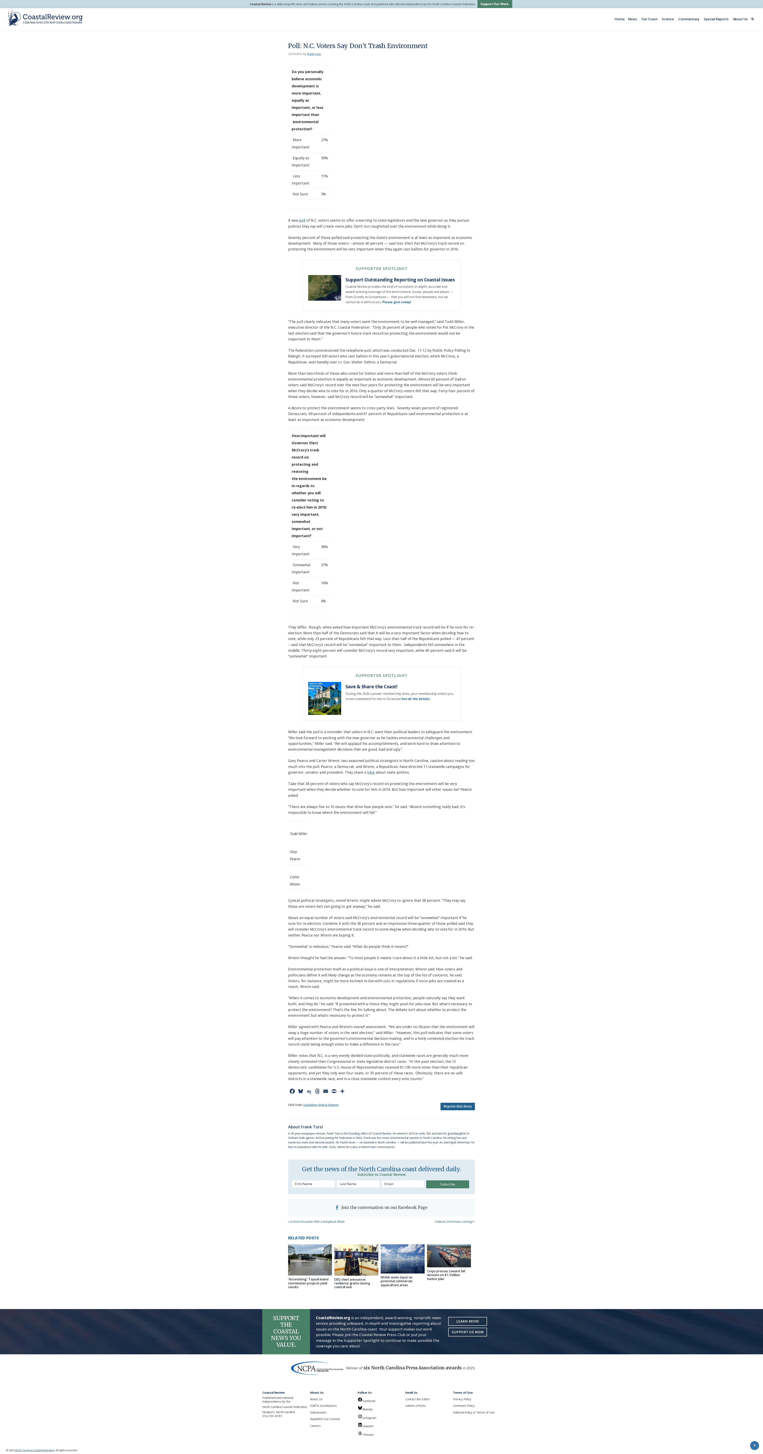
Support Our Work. (494, 4)
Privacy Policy (462, 1399)
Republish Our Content (325, 1419)
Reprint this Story (457, 1106)
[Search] (753, 19)
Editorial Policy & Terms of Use (474, 1412)
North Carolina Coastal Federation (284, 1407)
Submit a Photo (415, 1406)
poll (301, 220)
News (632, 19)
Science (668, 19)
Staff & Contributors (323, 1406)
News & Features (328, 1105)
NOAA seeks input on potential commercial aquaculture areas (396, 1281)
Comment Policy (463, 1406)
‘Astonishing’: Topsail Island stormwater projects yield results (308, 1283)
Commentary (688, 19)
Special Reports (716, 19)
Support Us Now (468, 1332)
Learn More (467, 1321)
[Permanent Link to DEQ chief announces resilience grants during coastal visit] (356, 1260)
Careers (315, 1426)
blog (371, 772)
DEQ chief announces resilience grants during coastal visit (352, 1283)
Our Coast (649, 19)
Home (620, 19)
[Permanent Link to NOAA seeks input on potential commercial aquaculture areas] (403, 1258)
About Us (740, 19)
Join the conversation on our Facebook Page (383, 1207)
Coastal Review (260, 4)
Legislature (310, 1105)
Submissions (318, 1412)
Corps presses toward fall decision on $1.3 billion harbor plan (446, 1275)
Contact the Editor (417, 1399)
